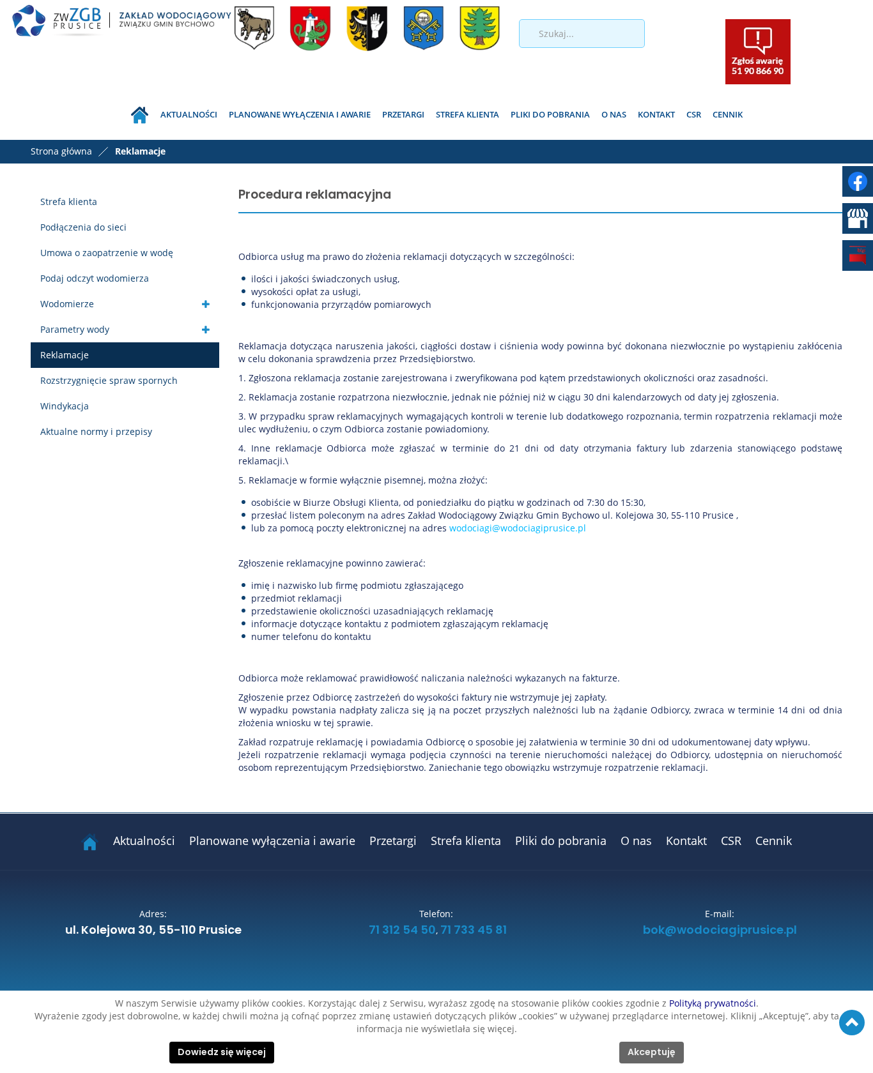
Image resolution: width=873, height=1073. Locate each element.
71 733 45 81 (473, 930)
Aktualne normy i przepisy (96, 431)
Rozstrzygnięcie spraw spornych (109, 380)
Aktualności (188, 114)
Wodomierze (67, 304)
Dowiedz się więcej (222, 1052)
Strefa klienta (467, 114)
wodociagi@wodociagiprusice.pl (517, 528)
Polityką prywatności (712, 1003)
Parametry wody (74, 329)
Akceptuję (652, 1052)
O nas (613, 114)
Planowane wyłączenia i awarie (300, 114)
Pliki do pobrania (550, 114)
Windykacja (64, 406)
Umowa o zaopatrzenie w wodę (106, 253)
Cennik (728, 114)
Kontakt (656, 114)
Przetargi (403, 114)
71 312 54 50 (402, 930)
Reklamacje (64, 355)
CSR (693, 114)
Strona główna (61, 151)
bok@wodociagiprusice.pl (720, 930)
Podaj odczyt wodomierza (94, 278)
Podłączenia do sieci (83, 227)
